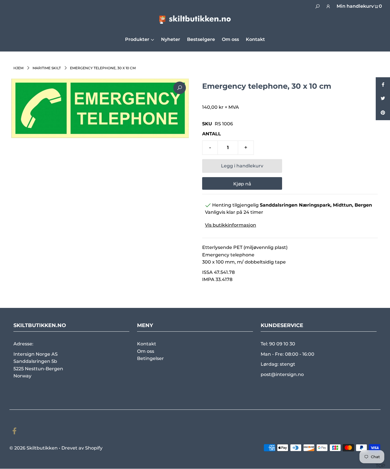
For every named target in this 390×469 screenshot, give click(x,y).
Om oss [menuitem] (230, 39)
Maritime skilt (47, 68)
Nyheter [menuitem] (170, 39)
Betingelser (150, 358)
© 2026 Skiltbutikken (33, 448)
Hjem (18, 68)
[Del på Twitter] (383, 99)
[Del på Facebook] (383, 84)
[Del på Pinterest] (383, 113)
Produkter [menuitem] (137, 39)
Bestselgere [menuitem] (201, 39)
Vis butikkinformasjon (230, 225)
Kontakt (146, 344)
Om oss (145, 351)
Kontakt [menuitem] (255, 39)
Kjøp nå (242, 184)
